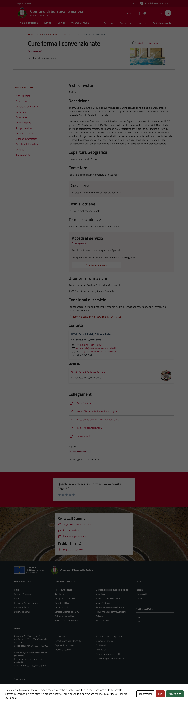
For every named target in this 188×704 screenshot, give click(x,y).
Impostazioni (145, 694)
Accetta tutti (175, 694)
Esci (160, 694)
